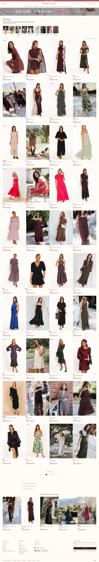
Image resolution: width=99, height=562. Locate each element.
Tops (51, 6)
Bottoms (56, 6)
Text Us (4, 545)
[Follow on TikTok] (43, 548)
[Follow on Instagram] (37, 548)
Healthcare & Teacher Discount (23, 551)
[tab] (49, 494)
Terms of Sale (29, 560)
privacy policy (90, 550)
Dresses (30, 6)
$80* (54, 0)
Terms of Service (24, 560)
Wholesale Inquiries (22, 548)
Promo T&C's (34, 560)
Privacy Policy (14, 560)
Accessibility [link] (5, 549)
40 (51, 474)
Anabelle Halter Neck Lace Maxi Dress (9, 528)
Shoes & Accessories (63, 6)
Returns (4, 548)
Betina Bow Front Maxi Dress (64, 528)
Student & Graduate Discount (23, 549)
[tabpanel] (49, 516)
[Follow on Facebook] (35, 548)
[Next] (52, 474)
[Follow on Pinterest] (40, 548)
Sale (70, 6)
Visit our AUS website (22, 552)
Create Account (36, 544)
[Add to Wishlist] (25, 75)
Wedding (47, 6)
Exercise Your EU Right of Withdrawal (8, 551)
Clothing (42, 6)
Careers (20, 544)
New (26, 6)
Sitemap (38, 560)
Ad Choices (19, 560)
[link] (49, 12)
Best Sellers (36, 6)
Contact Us (4, 544)
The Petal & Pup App (22, 545)
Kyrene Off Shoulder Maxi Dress (26, 528)
